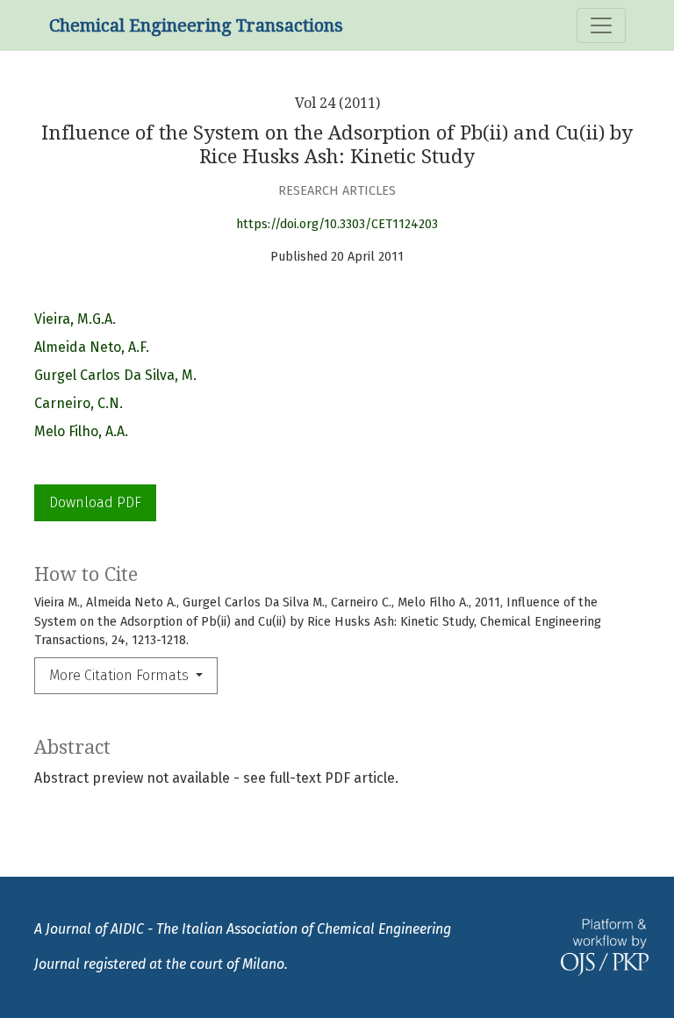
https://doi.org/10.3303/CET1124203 (337, 224)
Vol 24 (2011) (337, 103)
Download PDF (95, 502)
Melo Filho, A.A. (81, 431)
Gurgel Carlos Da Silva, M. (115, 375)
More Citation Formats (120, 675)
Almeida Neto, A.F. (91, 347)
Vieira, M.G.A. (75, 319)
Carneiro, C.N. (78, 403)
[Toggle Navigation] (601, 25)
